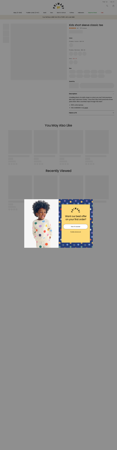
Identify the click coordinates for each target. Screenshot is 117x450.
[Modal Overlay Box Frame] (58, 225)
